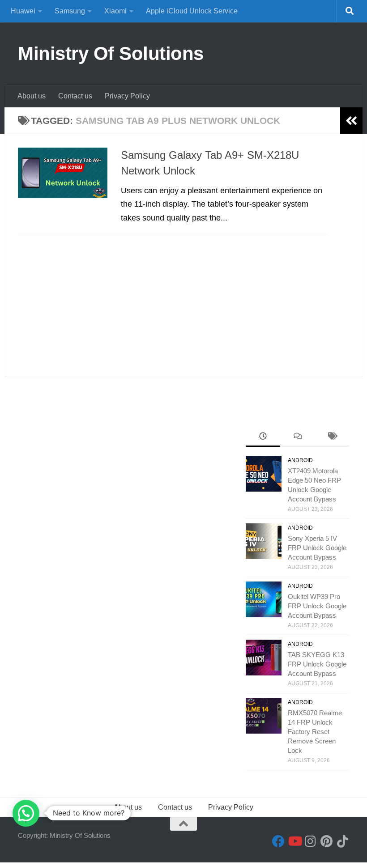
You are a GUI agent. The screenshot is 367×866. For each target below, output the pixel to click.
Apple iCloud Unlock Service (192, 11)
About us (31, 96)
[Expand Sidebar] (351, 120)
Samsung (70, 11)
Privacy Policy (127, 96)
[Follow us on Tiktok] (343, 841)
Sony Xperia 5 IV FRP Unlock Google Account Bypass (317, 548)
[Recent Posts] (263, 437)
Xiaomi (115, 11)
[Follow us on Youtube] (294, 841)
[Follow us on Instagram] (310, 841)
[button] (26, 813)
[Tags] (332, 437)
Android (300, 460)
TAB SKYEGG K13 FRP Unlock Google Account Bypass (317, 664)
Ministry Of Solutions (111, 53)
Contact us (75, 96)
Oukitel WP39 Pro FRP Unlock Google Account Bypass (317, 606)
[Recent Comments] (297, 437)
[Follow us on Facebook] (278, 841)
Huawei (23, 11)
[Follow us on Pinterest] (326, 841)
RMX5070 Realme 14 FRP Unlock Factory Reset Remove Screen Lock (315, 731)
